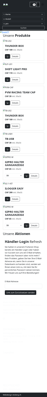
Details (15, 56)
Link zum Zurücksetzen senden (20, 292)
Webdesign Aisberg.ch (12, 395)
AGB (5, 389)
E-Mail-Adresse (11, 281)
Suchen (23, 28)
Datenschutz (14, 389)
